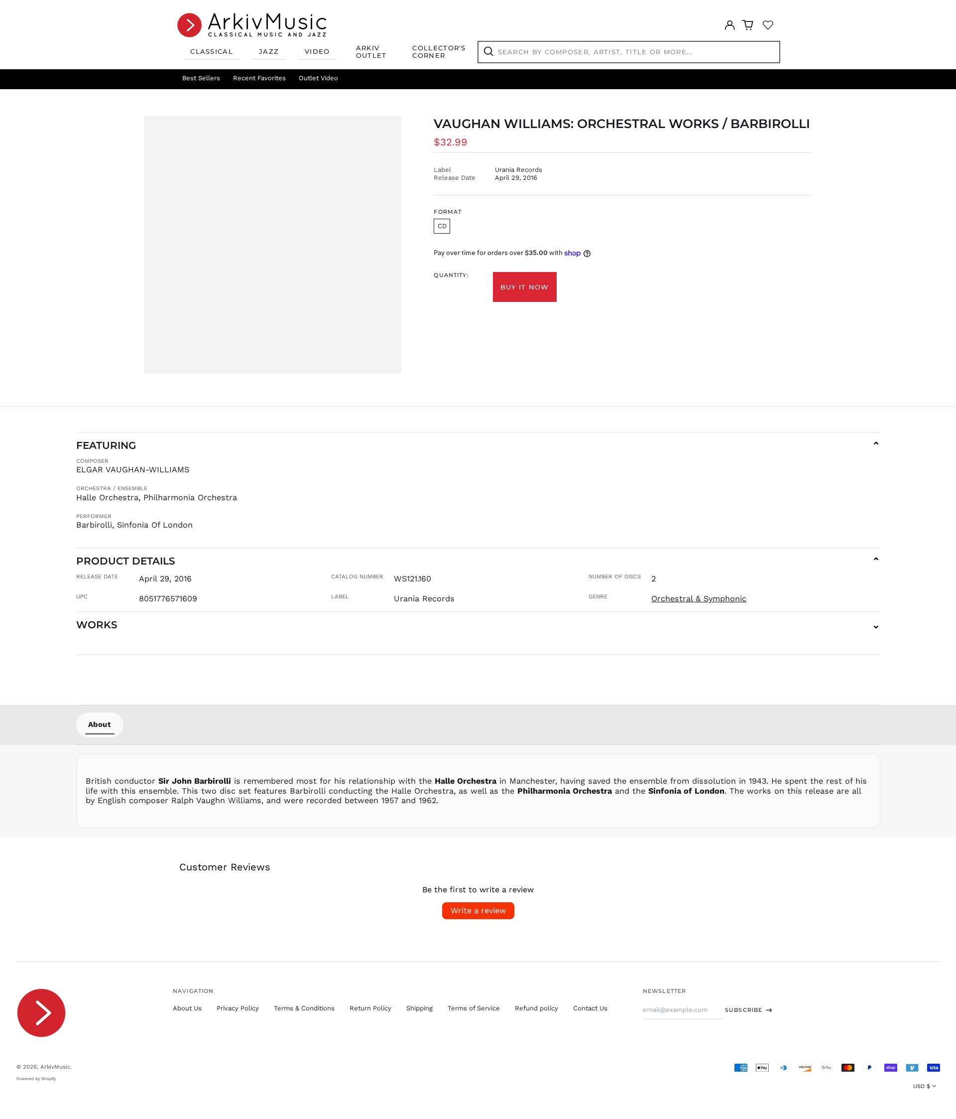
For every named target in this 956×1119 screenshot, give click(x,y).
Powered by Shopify (36, 1078)
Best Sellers (201, 78)
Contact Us (590, 1008)
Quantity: (451, 275)
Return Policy (370, 1008)
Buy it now (524, 287)
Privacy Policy (238, 1008)
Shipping (419, 1008)
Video (317, 51)
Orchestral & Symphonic (698, 598)
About (100, 724)
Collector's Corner (439, 52)
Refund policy (536, 1008)
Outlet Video (318, 78)
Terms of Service (474, 1008)
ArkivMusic (55, 1066)
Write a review (478, 910)
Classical (211, 51)
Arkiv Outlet (371, 52)
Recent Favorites (259, 78)
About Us (187, 1008)
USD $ (921, 1086)
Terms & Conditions (304, 1008)
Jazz (269, 51)
